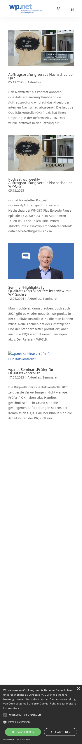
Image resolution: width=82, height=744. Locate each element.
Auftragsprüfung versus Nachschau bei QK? (40, 76)
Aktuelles (34, 82)
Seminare (50, 298)
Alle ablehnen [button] (60, 732)
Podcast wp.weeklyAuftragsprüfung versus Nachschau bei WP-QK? (40, 183)
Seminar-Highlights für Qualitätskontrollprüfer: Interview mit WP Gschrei (39, 291)
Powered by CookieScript (16, 739)
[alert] (41, 714)
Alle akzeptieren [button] (23, 732)
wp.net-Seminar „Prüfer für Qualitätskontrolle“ (31, 371)
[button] (25, 714)
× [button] (78, 688)
